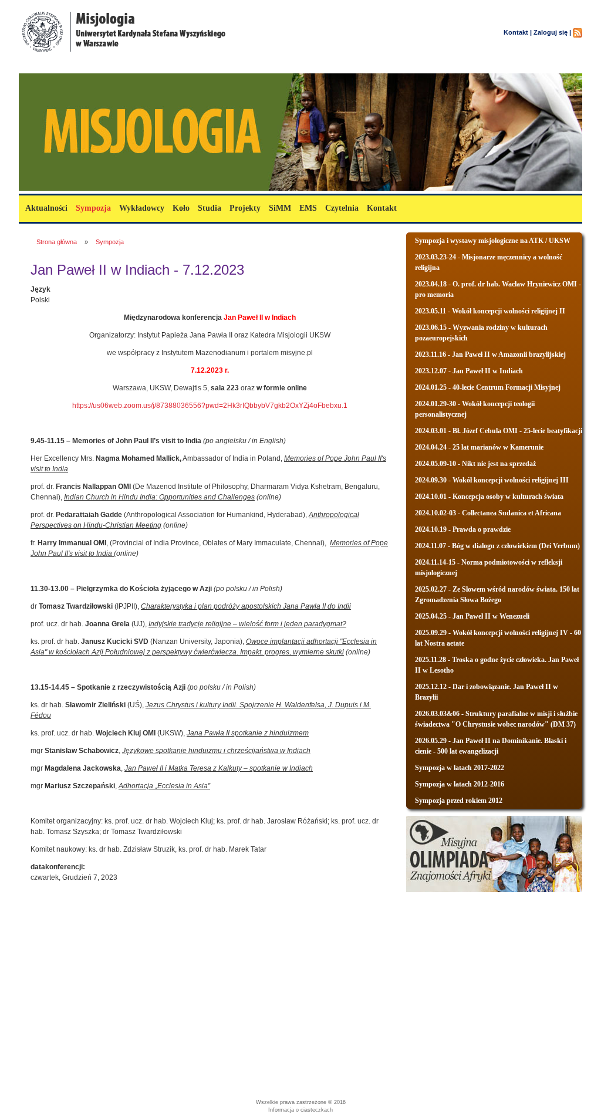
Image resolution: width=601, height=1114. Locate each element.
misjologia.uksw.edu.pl (88, 66)
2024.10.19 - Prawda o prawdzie (463, 529)
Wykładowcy (141, 207)
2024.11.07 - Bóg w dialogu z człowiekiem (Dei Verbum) (497, 546)
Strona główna (56, 241)
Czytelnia (342, 207)
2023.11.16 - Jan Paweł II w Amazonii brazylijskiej (490, 354)
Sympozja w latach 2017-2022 (459, 768)
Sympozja (93, 207)
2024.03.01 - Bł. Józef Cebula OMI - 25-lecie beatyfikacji (498, 431)
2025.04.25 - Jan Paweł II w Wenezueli (472, 616)
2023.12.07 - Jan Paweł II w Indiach (469, 371)
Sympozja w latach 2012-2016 (459, 784)
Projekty (245, 207)
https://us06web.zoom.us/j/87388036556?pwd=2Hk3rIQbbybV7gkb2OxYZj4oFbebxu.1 (209, 405)
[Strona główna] (124, 54)
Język (40, 289)
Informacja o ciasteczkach (300, 1110)
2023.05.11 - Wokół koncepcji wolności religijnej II (490, 311)
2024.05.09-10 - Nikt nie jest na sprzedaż (475, 464)
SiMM (280, 207)
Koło (181, 207)
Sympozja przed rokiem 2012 (458, 800)
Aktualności (46, 207)
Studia (209, 207)
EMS (308, 207)
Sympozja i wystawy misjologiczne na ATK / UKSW (492, 241)
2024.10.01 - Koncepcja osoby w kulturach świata (489, 496)
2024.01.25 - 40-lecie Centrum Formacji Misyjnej (488, 387)
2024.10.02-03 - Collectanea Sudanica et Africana (488, 513)
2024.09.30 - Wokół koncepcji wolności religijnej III (492, 480)
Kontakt (382, 207)
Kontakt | (518, 32)
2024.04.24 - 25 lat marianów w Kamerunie (479, 447)
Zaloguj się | (552, 32)
